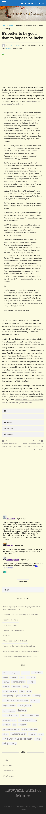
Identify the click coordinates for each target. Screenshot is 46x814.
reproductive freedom (11, 729)
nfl (36, 720)
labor (22, 710)
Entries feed (7, 765)
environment (10, 691)
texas (41, 734)
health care (35, 701)
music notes (34, 716)
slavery (5, 734)
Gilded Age (37, 696)
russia (24, 729)
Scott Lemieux (14, 45)
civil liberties (31, 677)
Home (4, 26)
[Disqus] (23, 481)
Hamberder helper (10, 625)
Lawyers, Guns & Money (23, 792)
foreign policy (8, 696)
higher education (9, 706)
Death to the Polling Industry (14, 630)
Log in (5, 760)
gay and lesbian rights (23, 696)
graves (8, 700)
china (22, 677)
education (16, 686)
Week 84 (6, 635)
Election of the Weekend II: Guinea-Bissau (19, 646)
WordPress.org (8, 776)
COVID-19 (32, 682)
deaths (6, 686)
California (14, 677)
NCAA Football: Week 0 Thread (15, 641)
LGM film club (10, 715)
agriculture (26, 673)
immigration (25, 705)
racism (23, 724)
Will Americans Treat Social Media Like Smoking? (21, 651)
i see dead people (9, 711)
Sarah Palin (34, 729)
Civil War (6, 682)
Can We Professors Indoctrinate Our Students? (21, 656)
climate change (19, 682)
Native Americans (9, 720)
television (33, 734)
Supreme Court (19, 733)
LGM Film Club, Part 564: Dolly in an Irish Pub (20, 614)
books (5, 677)
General (11, 26)
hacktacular (22, 700)
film (22, 691)
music (24, 715)
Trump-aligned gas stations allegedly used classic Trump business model (22, 607)
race (15, 725)
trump (39, 738)
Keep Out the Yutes (10, 620)
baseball (37, 672)
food (29, 691)
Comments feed (9, 771)
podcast (6, 724)
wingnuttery (10, 743)
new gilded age (25, 720)
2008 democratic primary (11, 673)
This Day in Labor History (17, 738)
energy (25, 687)
